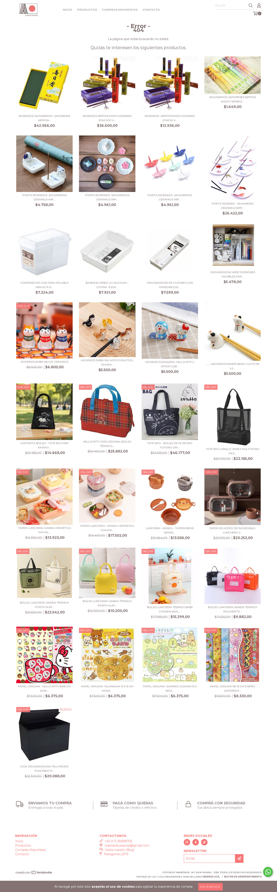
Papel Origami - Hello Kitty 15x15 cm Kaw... (44, 688)
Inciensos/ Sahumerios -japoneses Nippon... (44, 118)
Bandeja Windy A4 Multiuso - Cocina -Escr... (107, 285)
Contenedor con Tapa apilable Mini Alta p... (44, 285)
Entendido (210, 886)
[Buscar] (250, 6)
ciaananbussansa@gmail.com (127, 845)
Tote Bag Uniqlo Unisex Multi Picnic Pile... (232, 451)
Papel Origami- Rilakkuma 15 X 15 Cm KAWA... (107, 688)
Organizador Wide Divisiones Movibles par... (232, 274)
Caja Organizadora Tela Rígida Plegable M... (44, 768)
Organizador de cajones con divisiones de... (170, 285)
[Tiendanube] (34, 873)
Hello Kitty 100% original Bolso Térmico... (107, 444)
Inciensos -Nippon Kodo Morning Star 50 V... (170, 118)
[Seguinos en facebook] (195, 842)
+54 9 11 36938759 (118, 841)
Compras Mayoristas (120, 9)
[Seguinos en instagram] (187, 842)
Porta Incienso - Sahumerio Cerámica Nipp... (233, 205)
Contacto (151, 9)
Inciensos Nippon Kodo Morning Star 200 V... (107, 118)
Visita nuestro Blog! (119, 850)
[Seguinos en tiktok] (204, 842)
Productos (87, 9)
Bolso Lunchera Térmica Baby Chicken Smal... (170, 609)
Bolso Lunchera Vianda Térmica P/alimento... (232, 609)
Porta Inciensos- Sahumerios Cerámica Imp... (44, 197)
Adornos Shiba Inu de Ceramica (44, 361)
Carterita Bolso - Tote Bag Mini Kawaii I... (44, 445)
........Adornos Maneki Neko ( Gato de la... (232, 366)
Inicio (67, 9)
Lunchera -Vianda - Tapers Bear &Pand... (170, 530)
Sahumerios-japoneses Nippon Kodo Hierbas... (232, 99)
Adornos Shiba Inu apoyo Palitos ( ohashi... (107, 362)
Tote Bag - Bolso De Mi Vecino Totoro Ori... (169, 445)
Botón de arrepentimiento (243, 876)
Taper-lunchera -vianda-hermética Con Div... (107, 528)
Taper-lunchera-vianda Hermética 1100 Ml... (44, 530)
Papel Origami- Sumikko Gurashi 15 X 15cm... (170, 688)
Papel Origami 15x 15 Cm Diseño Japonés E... (232, 688)
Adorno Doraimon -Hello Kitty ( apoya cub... (169, 364)
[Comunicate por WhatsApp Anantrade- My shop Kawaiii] (268, 872)
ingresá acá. (211, 876)
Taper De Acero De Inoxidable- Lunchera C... (232, 530)
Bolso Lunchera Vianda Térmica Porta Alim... (44, 605)
